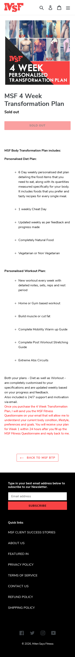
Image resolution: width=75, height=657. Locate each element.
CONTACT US (18, 586)
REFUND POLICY (20, 597)
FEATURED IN (18, 554)
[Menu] (68, 7)
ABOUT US (16, 543)
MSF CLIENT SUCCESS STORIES (31, 532)
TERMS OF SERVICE (22, 575)
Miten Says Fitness (42, 644)
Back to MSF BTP (40, 458)
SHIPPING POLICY (21, 608)
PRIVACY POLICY (21, 564)
